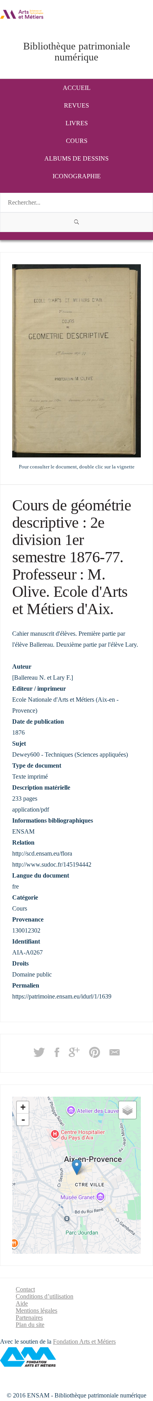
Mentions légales (36, 1310)
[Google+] (74, 1055)
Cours (76, 140)
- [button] (23, 1119)
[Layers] (127, 1110)
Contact (25, 1289)
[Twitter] (39, 1055)
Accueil (77, 87)
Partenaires (29, 1317)
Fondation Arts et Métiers (84, 1341)
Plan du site (30, 1324)
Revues (76, 105)
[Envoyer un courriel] (115, 1055)
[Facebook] (57, 1055)
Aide (22, 1303)
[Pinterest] (94, 1055)
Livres (77, 123)
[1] (76, 222)
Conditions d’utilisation (44, 1296)
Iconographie (77, 176)
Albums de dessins (76, 158)
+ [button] (23, 1107)
